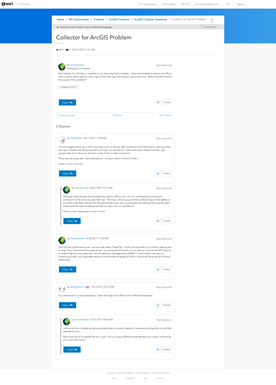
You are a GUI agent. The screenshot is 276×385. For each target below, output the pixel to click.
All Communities (147, 4)
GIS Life (185, 4)
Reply (66, 102)
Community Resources (206, 4)
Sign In (240, 4)
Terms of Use (111, 373)
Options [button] (212, 20)
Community (23, 4)
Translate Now (209, 26)
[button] (164, 65)
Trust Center (130, 378)
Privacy (114, 378)
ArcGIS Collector (119, 19)
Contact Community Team (160, 373)
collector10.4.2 (68, 87)
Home (60, 19)
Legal (145, 378)
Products (99, 19)
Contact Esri (160, 378)
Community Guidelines (125, 373)
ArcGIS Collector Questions (150, 19)
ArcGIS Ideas (168, 4)
